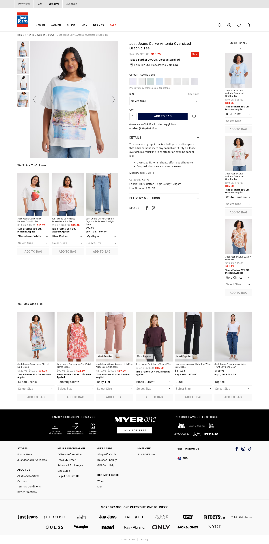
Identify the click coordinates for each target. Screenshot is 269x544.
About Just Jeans (28, 475)
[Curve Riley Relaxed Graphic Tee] (33, 194)
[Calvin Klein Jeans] (241, 517)
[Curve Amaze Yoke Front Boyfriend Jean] (233, 337)
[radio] (133, 81)
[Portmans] (23, 4)
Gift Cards (105, 448)
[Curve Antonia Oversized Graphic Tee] (238, 70)
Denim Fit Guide (108, 475)
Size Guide (193, 94)
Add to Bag (33, 251)
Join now (172, 65)
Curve (71, 25)
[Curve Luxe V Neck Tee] (238, 236)
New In (40, 25)
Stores (22, 448)
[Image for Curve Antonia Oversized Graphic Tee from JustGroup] (23, 49)
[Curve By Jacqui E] (161, 517)
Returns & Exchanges (70, 465)
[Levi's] (188, 517)
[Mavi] (107, 527)
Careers (22, 481)
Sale (113, 25)
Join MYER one (146, 454)
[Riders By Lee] (214, 517)
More (174, 124)
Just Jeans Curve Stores (32, 460)
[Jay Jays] (53, 4)
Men (84, 25)
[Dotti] (81, 517)
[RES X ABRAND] (134, 527)
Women (56, 25)
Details (135, 137)
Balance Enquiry (107, 460)
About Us (23, 469)
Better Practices (27, 492)
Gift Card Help (105, 465)
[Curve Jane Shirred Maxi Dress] (36, 337)
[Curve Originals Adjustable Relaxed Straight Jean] (102, 194)
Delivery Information (69, 454)
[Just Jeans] (27, 517)
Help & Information (71, 448)
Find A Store (24, 454)
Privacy (144, 539)
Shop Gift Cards (106, 454)
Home (20, 35)
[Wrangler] (81, 527)
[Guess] (54, 527)
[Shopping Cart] (248, 25)
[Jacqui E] (71, 4)
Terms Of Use (127, 539)
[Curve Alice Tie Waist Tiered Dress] (75, 337)
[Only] (161, 527)
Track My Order (66, 460)
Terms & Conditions (29, 486)
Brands (98, 25)
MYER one (144, 448)
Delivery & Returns (144, 198)
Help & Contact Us (68, 476)
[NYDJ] (214, 527)
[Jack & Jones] (188, 527)
